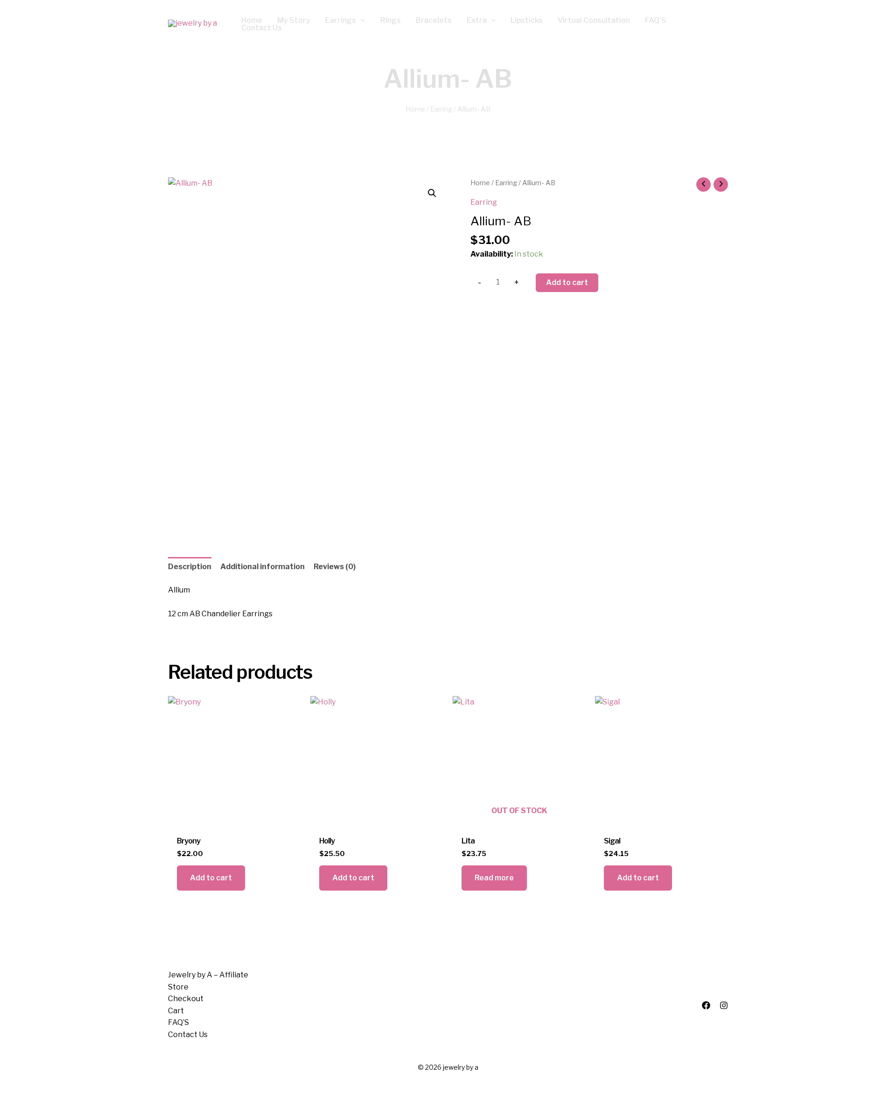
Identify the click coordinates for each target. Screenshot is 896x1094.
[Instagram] (724, 1005)
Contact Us (188, 1034)
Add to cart (567, 282)
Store (178, 987)
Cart (176, 1010)
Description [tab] (189, 566)
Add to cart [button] (211, 877)
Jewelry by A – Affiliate (208, 974)
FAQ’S (178, 1022)
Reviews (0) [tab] (335, 566)
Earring (441, 109)
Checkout (185, 998)
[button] (360, 20)
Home (415, 109)
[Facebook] (706, 1005)
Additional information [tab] (262, 566)
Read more (494, 877)
